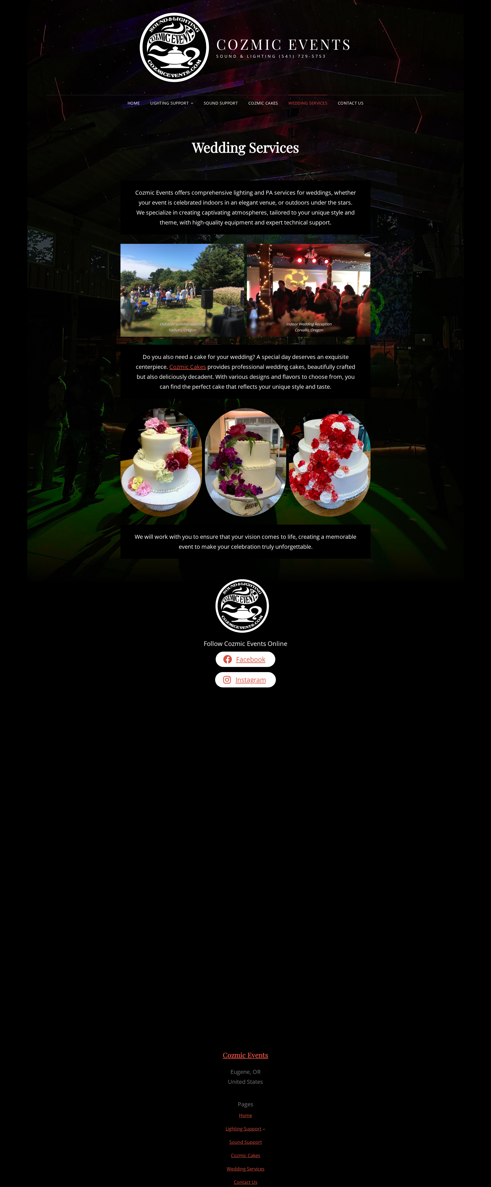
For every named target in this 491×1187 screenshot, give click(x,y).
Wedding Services (307, 103)
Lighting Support (169, 103)
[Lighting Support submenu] (264, 1129)
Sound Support (221, 103)
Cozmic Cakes (263, 103)
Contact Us (350, 103)
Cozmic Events (284, 43)
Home (134, 103)
